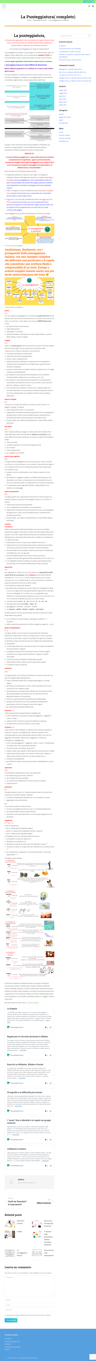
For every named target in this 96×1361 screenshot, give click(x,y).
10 (38, 1003)
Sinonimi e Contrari (20, 1222)
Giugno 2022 (63, 90)
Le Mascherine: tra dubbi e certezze (70, 51)
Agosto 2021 (63, 102)
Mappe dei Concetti (65, 117)
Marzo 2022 (62, 99)
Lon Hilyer (62, 75)
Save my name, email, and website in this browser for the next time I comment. (28, 1315)
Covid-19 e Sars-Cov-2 (74, 75)
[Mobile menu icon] (93, 6)
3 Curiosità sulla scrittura (74, 69)
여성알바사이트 (63, 78)
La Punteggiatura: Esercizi (22, 1253)
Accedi (61, 132)
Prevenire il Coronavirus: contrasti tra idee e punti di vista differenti (74, 56)
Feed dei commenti (65, 138)
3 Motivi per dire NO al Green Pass (80, 78)
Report (61, 120)
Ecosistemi (62, 46)
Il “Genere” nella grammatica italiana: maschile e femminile (48, 1238)
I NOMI (19, 1232)
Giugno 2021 (63, 105)
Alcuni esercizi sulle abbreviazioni (49, 1253)
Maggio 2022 (63, 93)
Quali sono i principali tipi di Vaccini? (48, 1223)
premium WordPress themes (29, 1358)
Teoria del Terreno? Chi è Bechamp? (70, 49)
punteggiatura (31, 35)
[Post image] (10, 1223)
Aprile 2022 (62, 96)
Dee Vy (61, 72)
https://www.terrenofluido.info (26, 1182)
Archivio (61, 114)
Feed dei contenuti (64, 135)
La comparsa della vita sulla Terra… (76, 72)
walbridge (62, 69)
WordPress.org (63, 141)
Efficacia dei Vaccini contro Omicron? (70, 60)
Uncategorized (63, 123)
